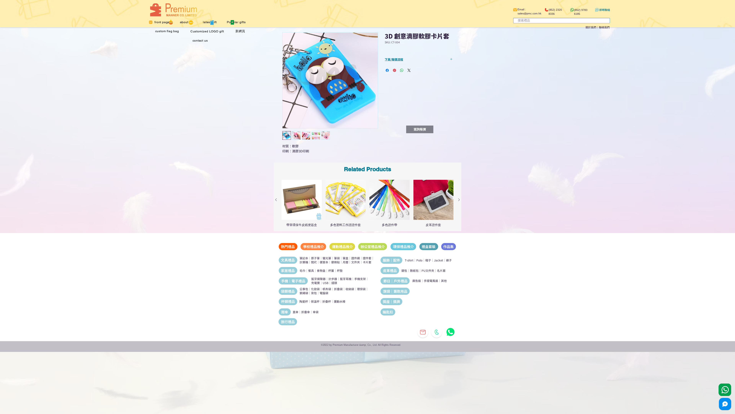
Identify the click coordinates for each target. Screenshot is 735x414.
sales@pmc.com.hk (529, 13)
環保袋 (361, 289)
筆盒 (345, 258)
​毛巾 (302, 271)
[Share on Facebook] (387, 70)
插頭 (334, 283)
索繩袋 (304, 293)
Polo (419, 260)
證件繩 (355, 258)
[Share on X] (409, 70)
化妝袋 (315, 289)
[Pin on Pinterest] (394, 70)
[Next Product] (459, 199)
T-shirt (409, 260)
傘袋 (315, 312)
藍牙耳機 (345, 279)
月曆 (345, 262)
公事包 (304, 289)
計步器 (332, 279)
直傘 (295, 312)
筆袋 (337, 258)
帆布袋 (327, 289)
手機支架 (360, 279)
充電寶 (315, 283)
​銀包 (404, 271)
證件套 (367, 258)
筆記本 (304, 258)
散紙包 (414, 271)
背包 (314, 293)
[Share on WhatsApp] (401, 70)
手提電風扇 (431, 281)
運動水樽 (339, 301)
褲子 (449, 260)
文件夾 (355, 262)
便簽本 (324, 262)
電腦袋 (324, 293)
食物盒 (321, 271)
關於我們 (591, 27)
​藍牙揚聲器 (318, 279)
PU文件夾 (427, 271)
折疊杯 (326, 301)
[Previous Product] (276, 199)
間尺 (314, 262)
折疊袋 (338, 289)
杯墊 (340, 271)
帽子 (428, 260)
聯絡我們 (604, 27)
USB (325, 283)
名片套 (441, 271)
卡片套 (367, 262)
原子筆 (315, 258)
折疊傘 (305, 312)
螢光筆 (327, 258)
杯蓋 (331, 271)
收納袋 (349, 289)
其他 (444, 281)
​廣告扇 (416, 281)
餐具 (311, 271)
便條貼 (335, 262)
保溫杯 (315, 301)
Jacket (438, 260)
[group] (367, 203)
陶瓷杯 (303, 301)
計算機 (304, 262)
